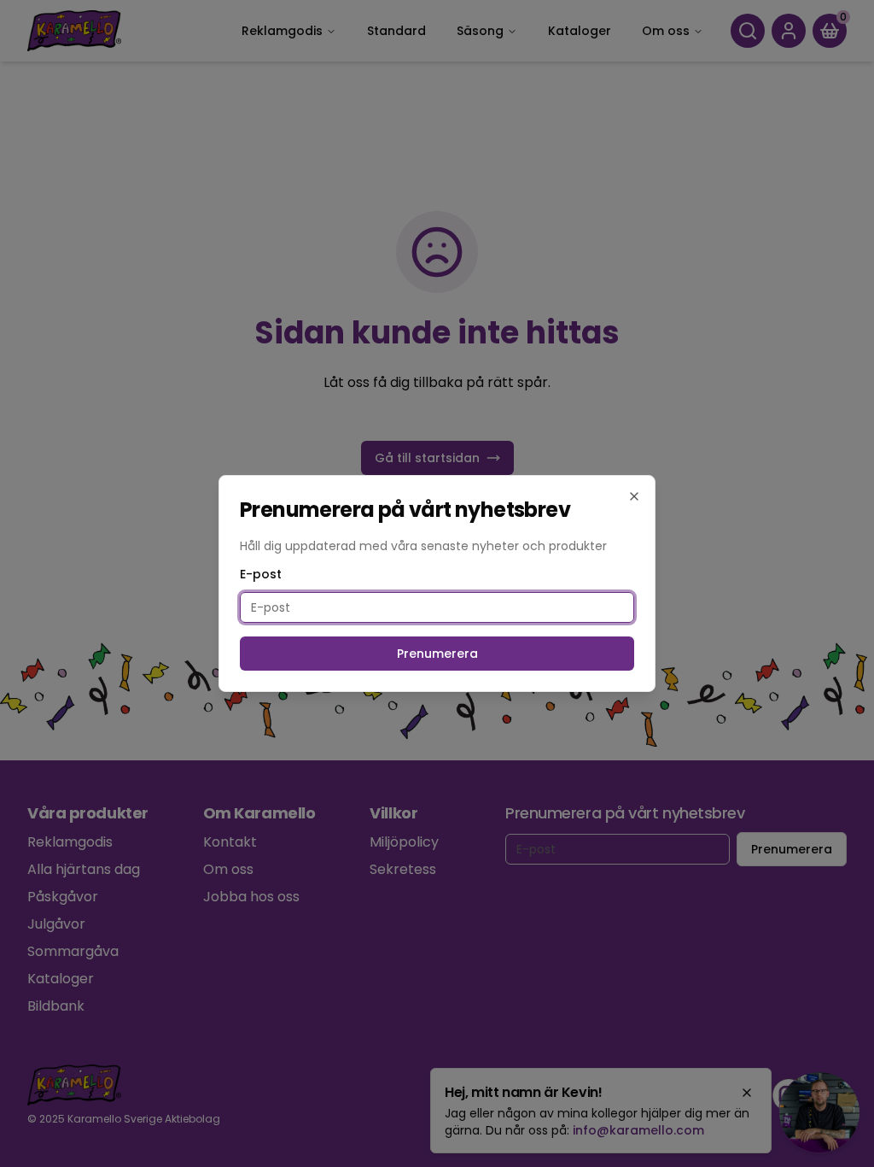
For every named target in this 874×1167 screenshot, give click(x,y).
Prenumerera (437, 653)
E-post (261, 574)
